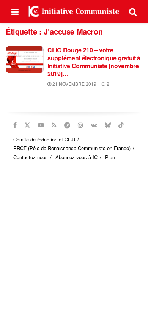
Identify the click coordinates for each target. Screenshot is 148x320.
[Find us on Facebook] (15, 125)
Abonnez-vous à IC (76, 157)
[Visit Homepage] (73, 11)
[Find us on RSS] (54, 125)
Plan (110, 157)
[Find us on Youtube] (41, 125)
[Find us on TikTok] (121, 125)
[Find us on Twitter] (27, 125)
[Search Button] (133, 11)
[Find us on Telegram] (67, 125)
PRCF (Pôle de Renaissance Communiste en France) (72, 148)
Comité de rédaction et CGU (44, 139)
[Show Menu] (15, 11)
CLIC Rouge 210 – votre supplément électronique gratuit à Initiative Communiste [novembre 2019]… (93, 61)
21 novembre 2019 (73, 83)
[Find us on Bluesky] (108, 125)
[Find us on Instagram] (80, 125)
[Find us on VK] (94, 125)
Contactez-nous (30, 157)
